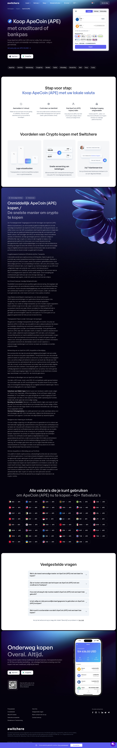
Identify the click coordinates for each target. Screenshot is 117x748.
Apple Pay (11, 67)
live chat (81, 620)
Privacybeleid (11, 709)
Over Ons (34, 709)
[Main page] (13, 3)
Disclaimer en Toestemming (15, 720)
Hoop (86, 67)
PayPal (55, 67)
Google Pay (39, 67)
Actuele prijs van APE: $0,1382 (18, 48)
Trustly (93, 67)
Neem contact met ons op (39, 714)
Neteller (48, 67)
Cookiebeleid (11, 711)
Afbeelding (63, 67)
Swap (44, 3)
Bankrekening (29, 67)
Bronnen (66, 3)
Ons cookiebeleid (63, 745)
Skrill (80, 67)
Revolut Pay (73, 67)
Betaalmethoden (55, 3)
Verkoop (36, 3)
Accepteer (76, 745)
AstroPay (20, 67)
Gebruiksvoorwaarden (13, 717)
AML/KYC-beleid (12, 714)
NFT (74, 3)
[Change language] (93, 3)
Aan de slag (105, 3)
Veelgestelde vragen (37, 711)
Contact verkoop (36, 717)
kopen (27, 3)
